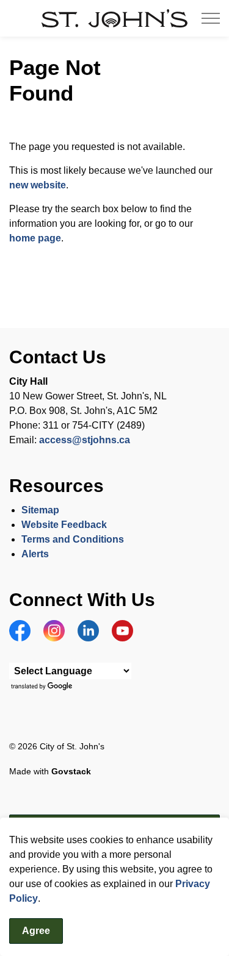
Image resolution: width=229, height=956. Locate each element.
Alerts (35, 554)
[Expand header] (210, 18)
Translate (43, 686)
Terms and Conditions (73, 539)
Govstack (71, 771)
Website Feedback (64, 524)
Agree (36, 931)
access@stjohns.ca (84, 440)
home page (35, 238)
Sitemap (40, 510)
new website (37, 185)
